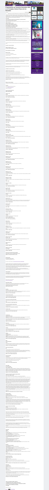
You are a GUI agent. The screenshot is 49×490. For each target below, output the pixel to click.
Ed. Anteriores (25, 5)
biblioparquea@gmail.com (10, 87)
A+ (29, 12)
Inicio (7, 5)
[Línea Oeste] (13, 3)
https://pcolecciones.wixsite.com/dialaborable (18, 261)
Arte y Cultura (20, 5)
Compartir (6, 489)
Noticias (14, 5)
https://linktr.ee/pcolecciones (9, 280)
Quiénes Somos (10, 5)
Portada (33, 72)
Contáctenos (40, 72)
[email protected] (37, 62)
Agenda (17, 5)
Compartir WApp (13, 489)
